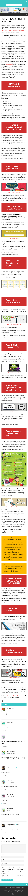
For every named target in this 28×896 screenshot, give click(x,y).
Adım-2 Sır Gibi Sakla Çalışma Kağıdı (14, 289)
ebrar (8, 794)
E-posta (3, 859)
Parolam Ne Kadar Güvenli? (14, 238)
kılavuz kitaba (9, 64)
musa (8, 722)
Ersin (8, 781)
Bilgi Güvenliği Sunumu (14, 630)
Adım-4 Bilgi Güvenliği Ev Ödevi (14, 372)
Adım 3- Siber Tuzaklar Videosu (14, 324)
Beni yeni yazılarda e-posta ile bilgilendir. (13, 876)
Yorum (3, 843)
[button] (26, 1)
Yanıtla (5, 717)
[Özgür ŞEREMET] (14, 12)
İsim (2, 854)
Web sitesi (4, 863)
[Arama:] (14, 5)
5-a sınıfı (9, 708)
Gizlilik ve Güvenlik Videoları (14, 677)
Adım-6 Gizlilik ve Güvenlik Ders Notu (14, 506)
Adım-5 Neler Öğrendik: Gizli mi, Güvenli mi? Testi (14, 411)
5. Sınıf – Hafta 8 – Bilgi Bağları (13, 695)
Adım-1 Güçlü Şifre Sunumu (14, 192)
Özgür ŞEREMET (11, 767)
